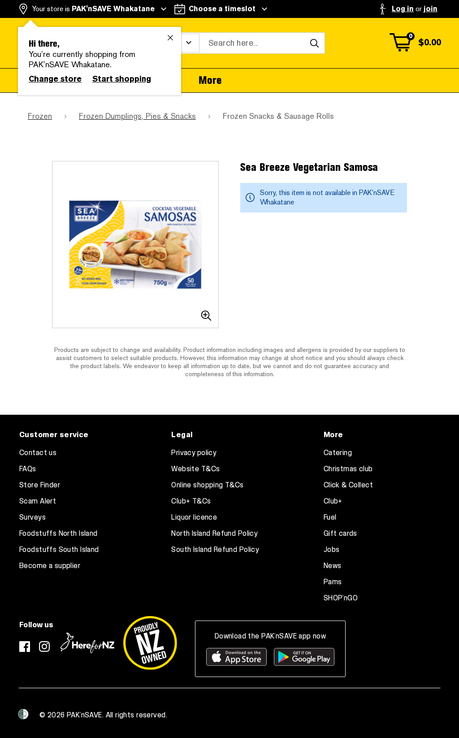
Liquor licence (194, 517)
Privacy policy (194, 452)
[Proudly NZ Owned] (150, 643)
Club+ (333, 501)
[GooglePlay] (304, 657)
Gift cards (340, 533)
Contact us (37, 452)
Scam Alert (37, 501)
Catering (338, 452)
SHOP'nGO (341, 598)
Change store (55, 79)
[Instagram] (44, 646)
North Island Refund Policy (214, 533)
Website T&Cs (195, 469)
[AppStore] (236, 657)
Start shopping (121, 79)
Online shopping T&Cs (207, 485)
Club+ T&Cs (191, 501)
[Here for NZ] (87, 643)
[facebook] (24, 646)
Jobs (332, 549)
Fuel (330, 517)
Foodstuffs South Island (59, 549)
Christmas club (348, 469)
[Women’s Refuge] (23, 714)
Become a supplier (49, 565)
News (333, 565)
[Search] (314, 43)
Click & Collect (348, 485)
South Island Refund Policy (215, 549)
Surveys (32, 517)
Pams (333, 582)
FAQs (27, 469)
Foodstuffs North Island (58, 533)
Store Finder (39, 485)
